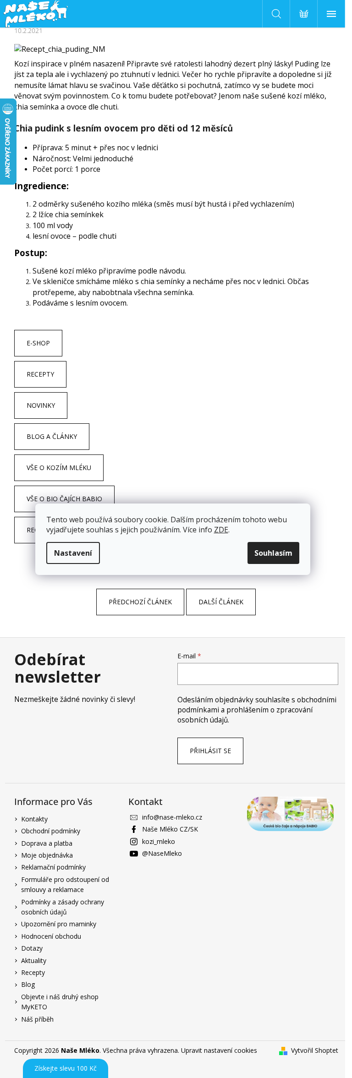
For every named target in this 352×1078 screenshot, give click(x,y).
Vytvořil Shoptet (314, 1050)
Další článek (220, 601)
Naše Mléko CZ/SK (170, 829)
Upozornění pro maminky (58, 923)
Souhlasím (273, 553)
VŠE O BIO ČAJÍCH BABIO (64, 498)
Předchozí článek (140, 601)
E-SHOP (38, 343)
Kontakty (34, 819)
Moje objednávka (47, 855)
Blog (28, 984)
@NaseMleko (162, 853)
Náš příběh (37, 1019)
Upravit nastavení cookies (219, 1050)
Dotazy (32, 948)
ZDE (221, 530)
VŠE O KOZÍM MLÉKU (59, 467)
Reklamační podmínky (53, 867)
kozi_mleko (158, 841)
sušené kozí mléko (292, 96)
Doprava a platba (46, 843)
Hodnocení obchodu (51, 936)
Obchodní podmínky (50, 830)
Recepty (33, 972)
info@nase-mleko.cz (172, 817)
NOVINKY (41, 405)
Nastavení (73, 553)
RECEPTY (40, 374)
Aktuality (33, 960)
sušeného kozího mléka (111, 204)
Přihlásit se (210, 750)
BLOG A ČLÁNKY (52, 436)
